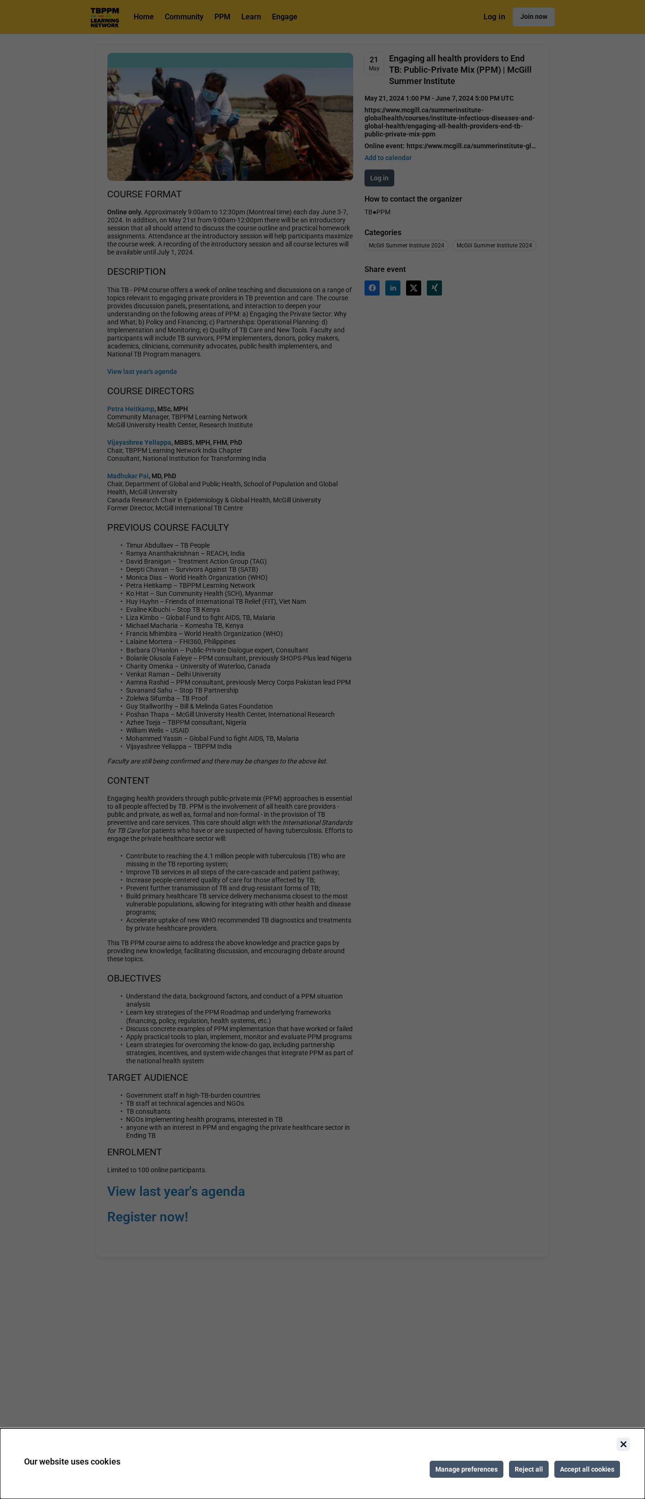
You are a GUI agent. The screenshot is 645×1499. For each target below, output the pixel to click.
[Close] (623, 1444)
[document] (322, 1463)
